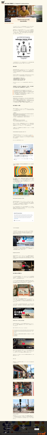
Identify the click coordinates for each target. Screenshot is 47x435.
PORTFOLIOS (23, 427)
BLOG (23, 428)
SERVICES (23, 425)
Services (13, 2)
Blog (23, 2)
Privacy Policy (40, 432)
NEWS (23, 426)
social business (11, 23)
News (16, 2)
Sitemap (38, 432)
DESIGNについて (6, 430)
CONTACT (37, 429)
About (10, 2)
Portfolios (20, 2)
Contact (26, 2)
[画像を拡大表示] (23, 194)
